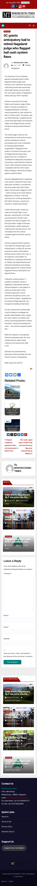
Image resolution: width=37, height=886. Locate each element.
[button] (30, 25)
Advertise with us (8, 831)
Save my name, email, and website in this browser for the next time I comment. (18, 654)
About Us (5, 817)
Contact (11, 881)
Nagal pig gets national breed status (17, 518)
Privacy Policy (7, 826)
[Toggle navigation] (33, 25)
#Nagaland (15, 68)
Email (6, 627)
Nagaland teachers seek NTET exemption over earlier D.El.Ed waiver (17, 542)
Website (7, 639)
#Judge (27, 65)
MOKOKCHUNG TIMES (21, 62)
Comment (8, 573)
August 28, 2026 (13, 697)
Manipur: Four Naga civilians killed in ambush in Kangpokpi (17, 740)
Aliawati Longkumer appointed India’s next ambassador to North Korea (11, 445)
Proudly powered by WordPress (11, 874)
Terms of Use (6, 822)
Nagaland (7, 31)
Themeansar (19, 876)
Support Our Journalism (14, 848)
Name (6, 615)
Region (8, 734)
